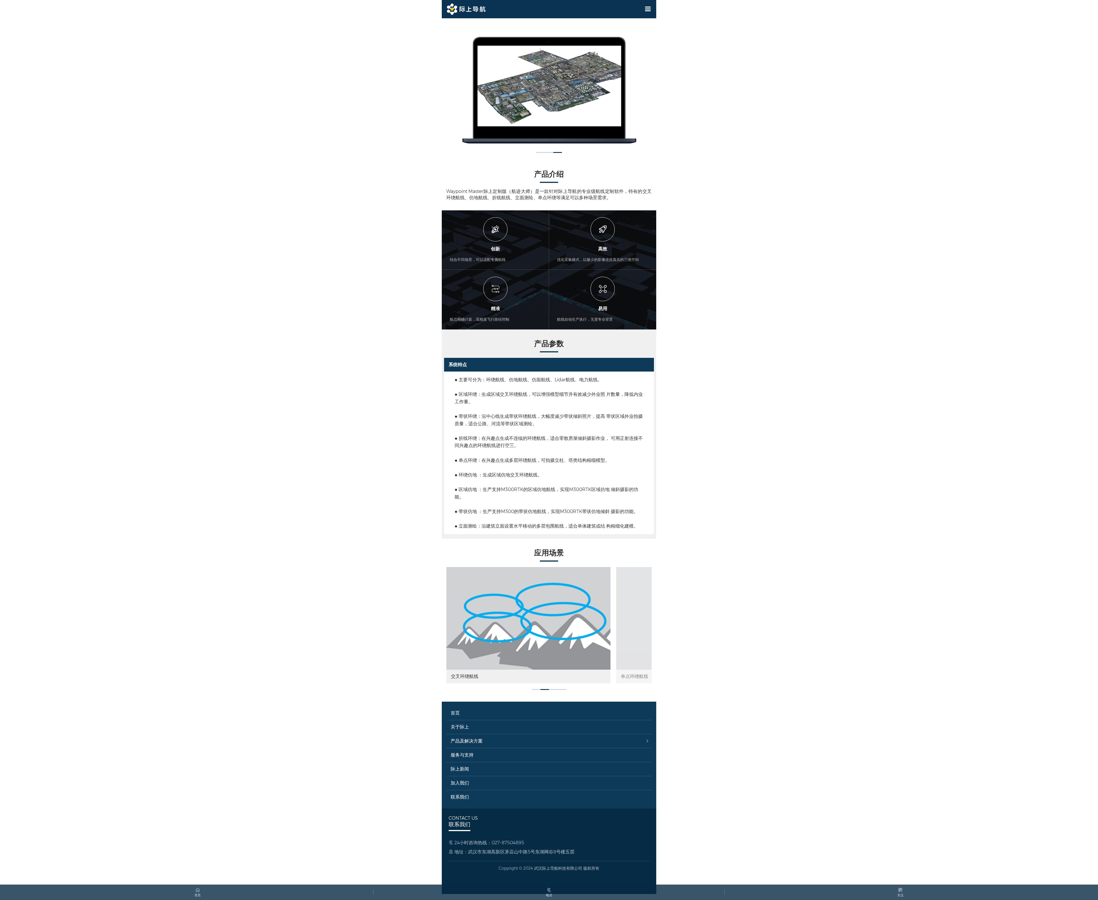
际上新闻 (460, 772)
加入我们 (460, 786)
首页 (455, 716)
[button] (540, 156)
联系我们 (460, 800)
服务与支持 (462, 758)
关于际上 (460, 730)
